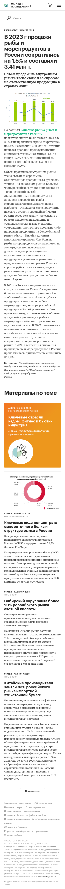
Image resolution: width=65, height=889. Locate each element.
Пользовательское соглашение (22, 811)
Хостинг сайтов (13, 835)
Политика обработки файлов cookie (25, 815)
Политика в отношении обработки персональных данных (32, 821)
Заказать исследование (17, 803)
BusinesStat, (11, 30)
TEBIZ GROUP (10, 595)
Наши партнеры (13, 807)
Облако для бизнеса (15, 827)
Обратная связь (43, 803)
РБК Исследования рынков (23, 411)
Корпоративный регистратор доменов (26, 831)
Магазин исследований (21, 5)
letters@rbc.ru (49, 876)
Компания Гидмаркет (16, 516)
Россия (8, 377)
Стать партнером (35, 807)
